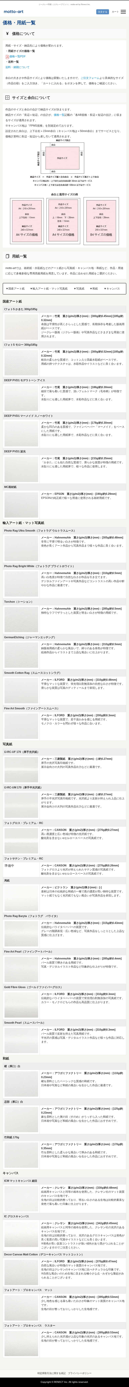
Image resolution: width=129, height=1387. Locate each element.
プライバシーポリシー (80, 1373)
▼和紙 (94, 288)
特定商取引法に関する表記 (51, 1373)
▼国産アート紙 (15, 288)
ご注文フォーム (90, 78)
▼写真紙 (79, 288)
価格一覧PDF (17, 56)
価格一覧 (59, 114)
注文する (102, 11)
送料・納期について (17, 67)
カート (115, 11)
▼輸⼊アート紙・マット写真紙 (49, 288)
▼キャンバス (112, 288)
